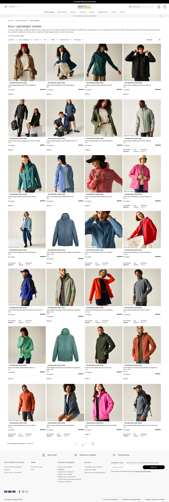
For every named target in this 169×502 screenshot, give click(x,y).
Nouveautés (62, 12)
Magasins (61, 469)
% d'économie (66, 40)
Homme (83, 12)
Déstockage (49, 12)
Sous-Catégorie (26, 40)
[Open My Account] (158, 6)
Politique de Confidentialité (131, 499)
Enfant (92, 12)
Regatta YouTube (27, 492)
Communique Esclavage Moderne (69, 479)
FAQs (32, 470)
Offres (122, 12)
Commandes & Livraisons (13, 467)
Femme (73, 12)
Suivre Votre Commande (12, 473)
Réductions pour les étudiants (94, 473)
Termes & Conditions (65, 482)
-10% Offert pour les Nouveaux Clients (84, 16)
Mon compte (52, 455)
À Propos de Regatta (65, 467)
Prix (46, 40)
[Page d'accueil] (84, 7)
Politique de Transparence (67, 477)
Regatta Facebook (19, 492)
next (161, 16)
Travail (113, 12)
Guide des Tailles (90, 470)
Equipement (102, 12)
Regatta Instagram (23, 492)
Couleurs (12, 40)
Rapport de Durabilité (65, 474)
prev (8, 16)
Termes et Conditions (110, 499)
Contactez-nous (37, 467)
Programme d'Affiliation (66, 472)
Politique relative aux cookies (155, 499)
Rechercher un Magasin (88, 455)
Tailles (54, 40)
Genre (38, 40)
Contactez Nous (123, 455)
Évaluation (79, 40)
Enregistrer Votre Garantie (93, 467)
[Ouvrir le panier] (164, 6)
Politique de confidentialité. (142, 471)
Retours (6, 470)
